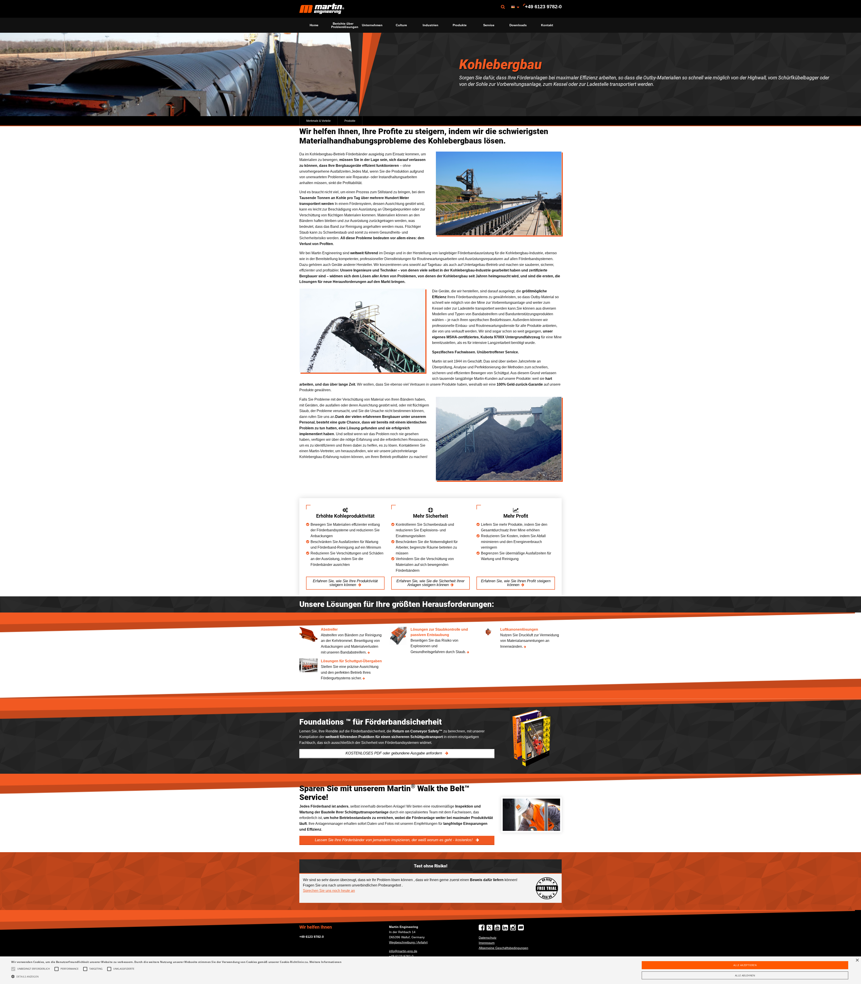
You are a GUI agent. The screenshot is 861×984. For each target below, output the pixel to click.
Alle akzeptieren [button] (745, 965)
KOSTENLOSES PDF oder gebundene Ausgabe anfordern (394, 753)
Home (314, 25)
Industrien (430, 25)
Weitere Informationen (325, 962)
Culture (401, 25)
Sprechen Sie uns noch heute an (329, 891)
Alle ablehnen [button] (745, 975)
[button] (176, 976)
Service (488, 25)
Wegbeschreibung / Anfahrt (408, 942)
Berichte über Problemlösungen (344, 25)
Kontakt (547, 25)
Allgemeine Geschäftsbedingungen (503, 948)
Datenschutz (487, 937)
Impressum (487, 943)
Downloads (518, 25)
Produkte (460, 25)
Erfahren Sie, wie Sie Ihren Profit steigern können (515, 583)
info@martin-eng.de (403, 951)
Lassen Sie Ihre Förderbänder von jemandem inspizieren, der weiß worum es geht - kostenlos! (394, 840)
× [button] (857, 960)
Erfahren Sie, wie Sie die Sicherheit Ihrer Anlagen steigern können (430, 583)
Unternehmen (372, 25)
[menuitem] (321, 9)
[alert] (430, 970)
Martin (322, 9)
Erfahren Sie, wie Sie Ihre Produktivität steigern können (345, 583)
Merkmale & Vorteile (318, 120)
